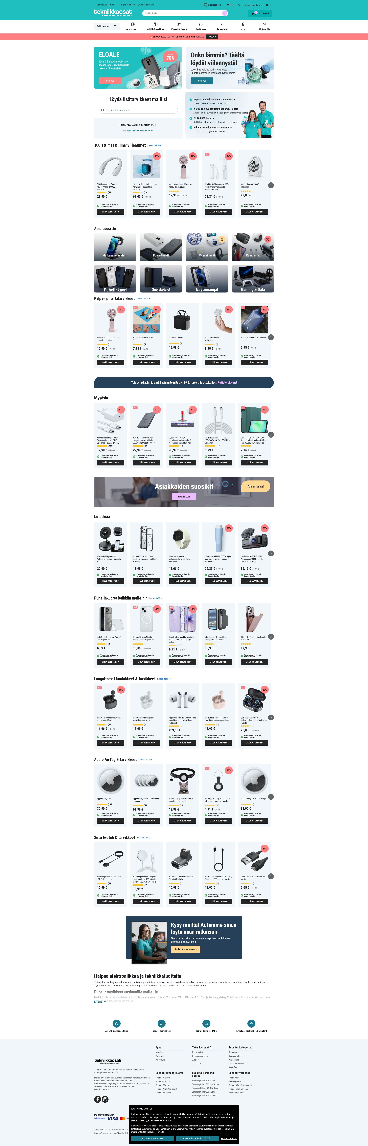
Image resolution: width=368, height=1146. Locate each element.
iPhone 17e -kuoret (163, 1093)
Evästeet (195, 1060)
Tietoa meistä (197, 1052)
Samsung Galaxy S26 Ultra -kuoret (206, 1088)
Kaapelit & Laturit (179, 29)
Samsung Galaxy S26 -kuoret (203, 1080)
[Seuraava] (271, 185)
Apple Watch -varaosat (238, 1093)
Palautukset (160, 1056)
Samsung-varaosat (236, 1081)
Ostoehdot (160, 1052)
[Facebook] (97, 1099)
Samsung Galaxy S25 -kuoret (203, 1092)
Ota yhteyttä (160, 1060)
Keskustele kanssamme (186, 949)
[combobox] (185, 13)
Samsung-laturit (235, 1056)
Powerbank (222, 29)
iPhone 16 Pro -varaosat (238, 1089)
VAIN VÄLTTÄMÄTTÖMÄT (197, 1138)
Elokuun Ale (264, 29)
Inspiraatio (196, 1063)
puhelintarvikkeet (118, 997)
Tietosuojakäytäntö (200, 1056)
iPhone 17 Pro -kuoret (164, 1085)
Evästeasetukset (229, 1138)
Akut (243, 29)
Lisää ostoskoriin (110, 212)
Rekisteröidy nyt (227, 382)
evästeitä (198, 1114)
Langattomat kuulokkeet (238, 1063)
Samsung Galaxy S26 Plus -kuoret (205, 1084)
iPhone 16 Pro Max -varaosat (240, 1085)
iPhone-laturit (234, 1052)
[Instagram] (105, 1099)
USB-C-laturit (234, 1060)
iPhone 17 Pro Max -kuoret (166, 1089)
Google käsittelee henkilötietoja (157, 1120)
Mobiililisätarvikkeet (155, 29)
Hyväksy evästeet (152, 1138)
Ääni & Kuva (201, 29)
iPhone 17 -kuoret (163, 1078)
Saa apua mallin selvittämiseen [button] (138, 130)
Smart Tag (233, 1067)
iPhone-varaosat (235, 1078)
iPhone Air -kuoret (163, 1081)
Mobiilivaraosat (132, 29)
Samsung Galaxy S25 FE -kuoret (205, 1095)
